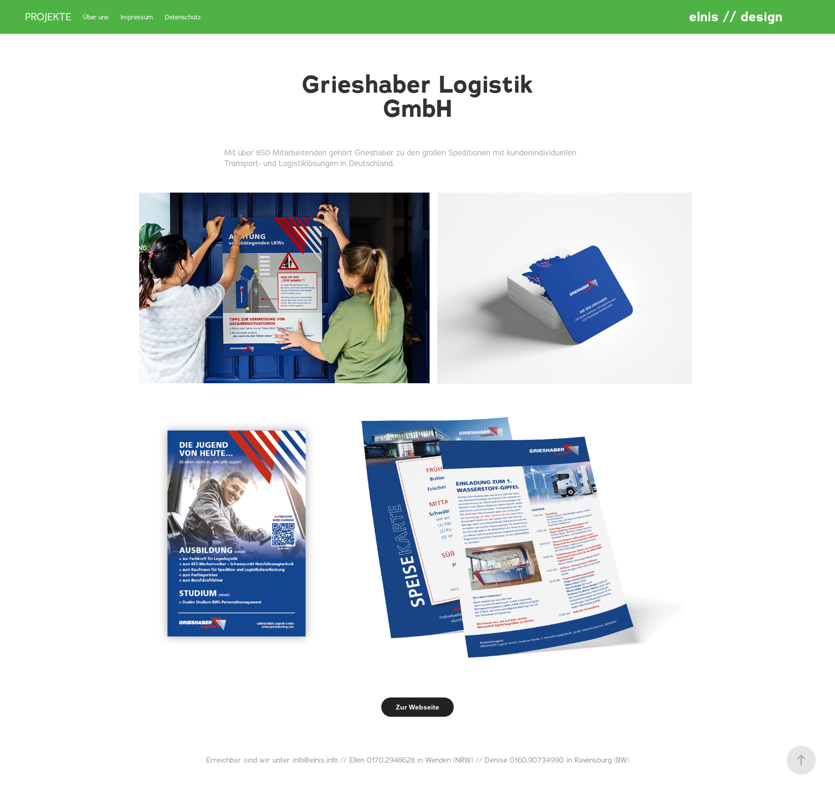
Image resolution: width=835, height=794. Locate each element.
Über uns (96, 17)
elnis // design (735, 17)
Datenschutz (183, 17)
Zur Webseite (417, 707)
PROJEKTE (48, 17)
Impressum (136, 17)
